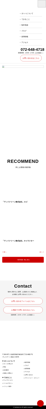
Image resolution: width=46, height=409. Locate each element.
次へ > (42, 252)
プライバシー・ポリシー (32, 378)
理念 (4, 367)
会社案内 (6, 370)
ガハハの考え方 (8, 363)
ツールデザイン (8, 383)
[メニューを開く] (42, 3)
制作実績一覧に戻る (24, 260)
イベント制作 (7, 386)
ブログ (23, 31)
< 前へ (4, 252)
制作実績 (24, 25)
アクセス (24, 42)
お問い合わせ (29, 374)
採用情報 (24, 37)
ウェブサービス (8, 380)
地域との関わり (8, 373)
